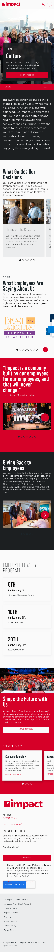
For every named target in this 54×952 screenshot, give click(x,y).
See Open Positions (27, 75)
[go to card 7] (37, 350)
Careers (7, 917)
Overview (8, 87)
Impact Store (10, 913)
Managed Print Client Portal (16, 904)
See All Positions (26, 729)
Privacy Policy (10, 921)
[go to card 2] (23, 350)
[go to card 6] (34, 350)
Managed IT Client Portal (15, 900)
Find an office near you (12, 825)
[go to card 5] (31, 350)
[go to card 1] (20, 350)
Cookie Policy (10, 926)
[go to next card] (45, 349)
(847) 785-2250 (9, 818)
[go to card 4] (28, 350)
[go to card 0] (17, 350)
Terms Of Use (10, 930)
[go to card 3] (25, 350)
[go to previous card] (8, 349)
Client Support (10, 908)
